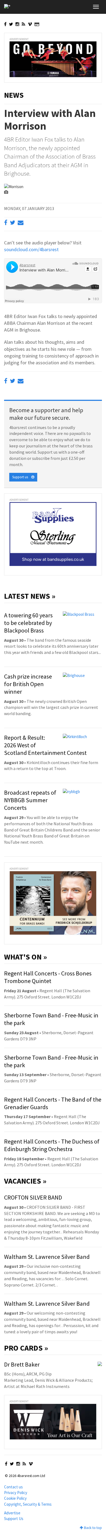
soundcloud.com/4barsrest (31, 249)
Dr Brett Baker (22, 1364)
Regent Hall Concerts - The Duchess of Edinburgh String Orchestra (51, 1145)
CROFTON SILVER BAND (33, 1197)
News (14, 95)
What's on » (25, 957)
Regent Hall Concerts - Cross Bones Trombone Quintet (48, 977)
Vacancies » (25, 1181)
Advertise (12, 1512)
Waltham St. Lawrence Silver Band (47, 1256)
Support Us (13, 1518)
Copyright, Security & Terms (28, 1504)
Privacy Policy (15, 1492)
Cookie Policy (15, 1498)
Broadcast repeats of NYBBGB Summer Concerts (30, 800)
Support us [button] (21, 477)
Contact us (13, 1486)
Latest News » (29, 596)
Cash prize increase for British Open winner (28, 684)
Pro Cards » (26, 1348)
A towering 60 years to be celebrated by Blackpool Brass (28, 622)
